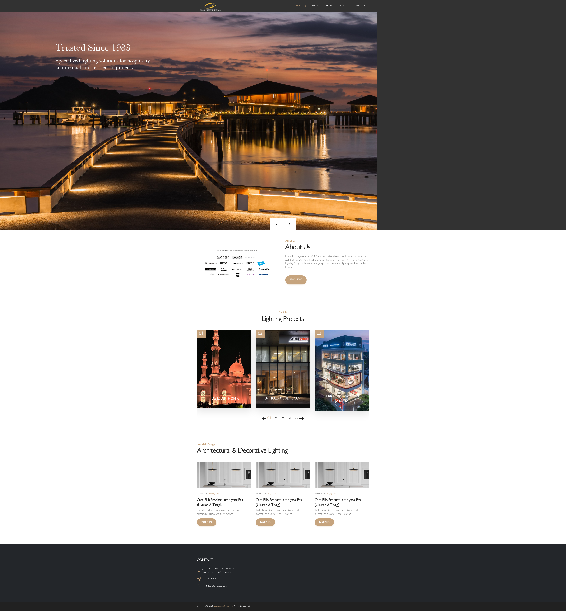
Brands (329, 6)
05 (296, 419)
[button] (276, 224)
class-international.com (223, 606)
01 (269, 419)
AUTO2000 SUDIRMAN (282, 399)
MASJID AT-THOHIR (224, 399)
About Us (314, 6)
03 (283, 419)
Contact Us (360, 6)
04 (290, 419)
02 (276, 419)
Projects (343, 6)
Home (299, 6)
